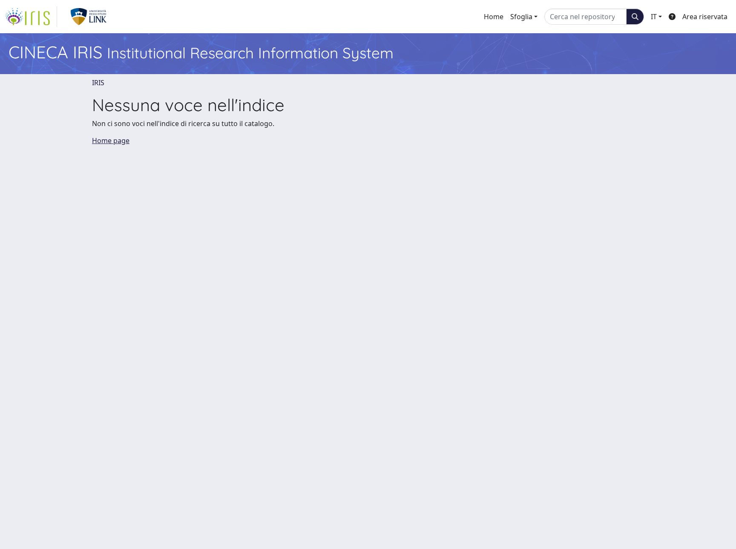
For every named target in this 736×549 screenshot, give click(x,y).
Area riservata (704, 16)
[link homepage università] (89, 16)
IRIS (98, 82)
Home (493, 16)
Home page (110, 140)
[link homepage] (31, 16)
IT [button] (654, 16)
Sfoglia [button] (521, 16)
